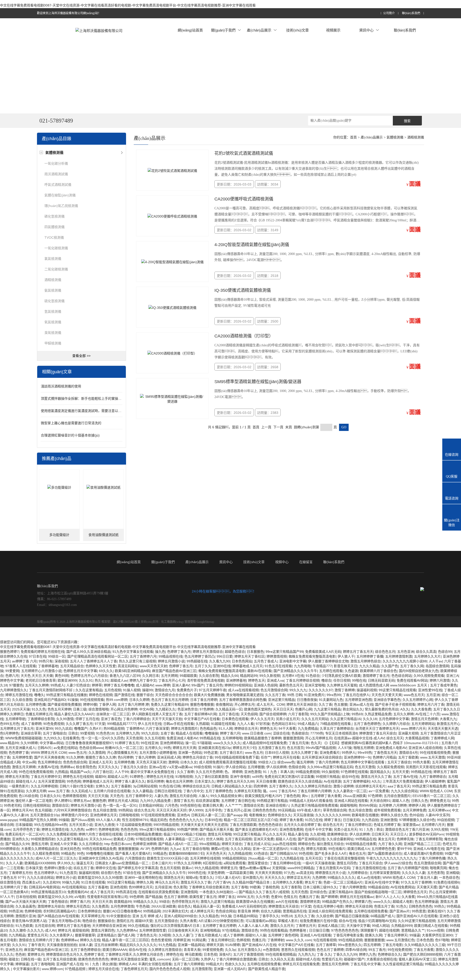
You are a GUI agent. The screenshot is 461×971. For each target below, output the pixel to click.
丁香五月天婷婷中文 (46, 776)
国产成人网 (126, 935)
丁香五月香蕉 (423, 950)
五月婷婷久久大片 (427, 656)
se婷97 (91, 829)
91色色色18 (105, 733)
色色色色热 (129, 829)
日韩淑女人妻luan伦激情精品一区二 (122, 863)
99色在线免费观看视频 (36, 772)
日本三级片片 (162, 863)
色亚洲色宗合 (187, 709)
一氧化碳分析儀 (56, 163)
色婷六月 (12, 676)
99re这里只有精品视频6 (157, 829)
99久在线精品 (138, 925)
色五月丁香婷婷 (176, 897)
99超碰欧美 (188, 676)
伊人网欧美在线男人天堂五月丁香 (157, 714)
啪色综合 (89, 921)
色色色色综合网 (75, 762)
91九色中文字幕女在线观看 (132, 652)
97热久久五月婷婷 (187, 863)
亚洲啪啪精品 (210, 930)
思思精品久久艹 (413, 930)
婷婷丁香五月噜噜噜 (119, 685)
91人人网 (225, 728)
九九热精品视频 (240, 853)
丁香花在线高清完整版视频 (344, 858)
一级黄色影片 (19, 786)
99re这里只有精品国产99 (284, 652)
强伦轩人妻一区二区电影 (33, 801)
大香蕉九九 (448, 719)
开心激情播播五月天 (122, 752)
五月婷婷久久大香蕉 (288, 882)
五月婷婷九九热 (127, 733)
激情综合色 (249, 930)
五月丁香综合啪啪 (195, 849)
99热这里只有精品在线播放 (66, 695)
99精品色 (68, 853)
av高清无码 (304, 873)
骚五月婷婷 (305, 762)
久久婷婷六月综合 (395, 724)
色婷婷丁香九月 (179, 652)
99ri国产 (197, 685)
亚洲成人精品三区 (331, 925)
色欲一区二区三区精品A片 (343, 882)
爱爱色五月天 (37, 935)
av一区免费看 (379, 791)
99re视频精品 (209, 844)
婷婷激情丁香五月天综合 (377, 733)
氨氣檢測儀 (52, 290)
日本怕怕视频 (26, 897)
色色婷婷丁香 (19, 752)
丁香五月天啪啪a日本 (64, 921)
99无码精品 (286, 810)
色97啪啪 (442, 940)
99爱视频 (87, 733)
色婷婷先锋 (405, 839)
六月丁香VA (221, 882)
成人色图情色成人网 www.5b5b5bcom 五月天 (393, 685)
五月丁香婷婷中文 (138, 796)
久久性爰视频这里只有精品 (402, 964)
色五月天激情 (365, 767)
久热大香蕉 (188, 921)
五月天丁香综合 (399, 762)
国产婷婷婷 (329, 897)
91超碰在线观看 (223, 724)
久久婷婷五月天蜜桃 (342, 685)
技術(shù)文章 (297, 30)
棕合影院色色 (86, 767)
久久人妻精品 (142, 791)
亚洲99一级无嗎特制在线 (143, 877)
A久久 (404, 709)
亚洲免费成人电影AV (391, 748)
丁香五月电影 (392, 945)
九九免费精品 (308, 728)
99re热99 (334, 695)
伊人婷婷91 (63, 801)
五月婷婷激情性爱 (152, 930)
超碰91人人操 (255, 935)
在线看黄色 (71, 738)
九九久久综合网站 (404, 791)
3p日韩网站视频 (145, 786)
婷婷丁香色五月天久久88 (235, 781)
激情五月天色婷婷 (424, 719)
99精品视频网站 (234, 858)
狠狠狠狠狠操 (128, 849)
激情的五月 (124, 921)
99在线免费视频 (400, 950)
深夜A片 (225, 954)
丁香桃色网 (270, 887)
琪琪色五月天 (174, 877)
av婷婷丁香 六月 (24, 661)
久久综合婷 (324, 916)
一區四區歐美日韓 (239, 873)
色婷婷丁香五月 (181, 666)
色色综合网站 (401, 676)
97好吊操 (263, 724)
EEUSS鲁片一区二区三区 (431, 796)
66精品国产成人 (382, 916)
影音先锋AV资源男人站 (29, 921)
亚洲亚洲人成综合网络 (425, 748)
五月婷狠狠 (256, 767)
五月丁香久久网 (412, 666)
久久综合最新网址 (340, 839)
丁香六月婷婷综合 (136, 719)
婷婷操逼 (22, 964)
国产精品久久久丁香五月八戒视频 (264, 892)
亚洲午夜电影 (240, 776)
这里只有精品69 (340, 892)
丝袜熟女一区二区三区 (113, 714)
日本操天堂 (33, 868)
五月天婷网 (169, 676)
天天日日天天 (283, 709)
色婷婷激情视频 (74, 796)
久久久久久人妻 (413, 873)
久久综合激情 (22, 700)
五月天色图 (299, 892)
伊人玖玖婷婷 (276, 767)
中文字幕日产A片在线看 (202, 719)
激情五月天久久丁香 (376, 776)
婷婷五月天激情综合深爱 (128, 959)
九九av (175, 849)
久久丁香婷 (185, 772)
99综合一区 (56, 656)
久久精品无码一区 (228, 709)
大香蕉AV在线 (47, 767)
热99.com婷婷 (116, 700)
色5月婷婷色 (9, 733)
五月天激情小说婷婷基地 (157, 752)
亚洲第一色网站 (190, 752)
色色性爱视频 (161, 940)
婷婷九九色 (367, 954)
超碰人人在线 (286, 839)
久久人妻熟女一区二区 (350, 791)
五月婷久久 (153, 748)
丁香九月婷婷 (145, 757)
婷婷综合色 (306, 844)
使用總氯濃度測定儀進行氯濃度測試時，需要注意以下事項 (84, 411)
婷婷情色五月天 (415, 892)
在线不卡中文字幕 (318, 829)
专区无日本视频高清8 (341, 733)
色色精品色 (208, 728)
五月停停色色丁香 (26, 829)
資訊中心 (366, 30)
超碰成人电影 (403, 901)
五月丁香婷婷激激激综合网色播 (242, 700)
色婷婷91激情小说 (58, 868)
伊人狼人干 (346, 656)
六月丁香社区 (102, 772)
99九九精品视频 (206, 868)
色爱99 (276, 897)
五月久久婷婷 (403, 714)
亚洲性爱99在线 (430, 690)
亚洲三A (452, 676)
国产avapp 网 (237, 815)
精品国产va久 (80, 772)
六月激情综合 (135, 858)
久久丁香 (325, 704)
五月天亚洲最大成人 (20, 748)
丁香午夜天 (36, 945)
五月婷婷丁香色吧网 (283, 935)
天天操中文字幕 (358, 925)
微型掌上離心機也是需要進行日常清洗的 (71, 423)
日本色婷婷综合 (89, 911)
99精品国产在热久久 (337, 901)
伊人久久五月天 (262, 719)
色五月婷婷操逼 (426, 901)
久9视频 (164, 935)
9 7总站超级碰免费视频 (134, 825)
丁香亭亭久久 (269, 916)
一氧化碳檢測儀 (56, 248)
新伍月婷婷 (155, 781)
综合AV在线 (347, 921)
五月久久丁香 (304, 916)
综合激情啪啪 (98, 709)
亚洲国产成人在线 (69, 964)
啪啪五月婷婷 (363, 748)
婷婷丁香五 (332, 820)
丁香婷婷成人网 (442, 738)
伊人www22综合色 (398, 863)
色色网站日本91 (284, 724)
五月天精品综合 (72, 666)
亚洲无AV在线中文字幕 (381, 882)
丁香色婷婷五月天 (134, 969)
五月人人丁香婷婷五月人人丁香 (93, 661)
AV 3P (144, 849)
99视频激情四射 (43, 839)
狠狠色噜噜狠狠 (202, 704)
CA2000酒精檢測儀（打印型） (243, 336)
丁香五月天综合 (370, 863)
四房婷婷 (260, 786)
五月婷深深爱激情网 (385, 873)
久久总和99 (51, 882)
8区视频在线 (212, 863)
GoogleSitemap (205, 621)
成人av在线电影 (369, 877)
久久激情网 (96, 752)
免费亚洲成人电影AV (182, 738)
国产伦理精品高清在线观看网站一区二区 (97, 656)
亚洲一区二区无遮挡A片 (270, 849)
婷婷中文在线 (106, 868)
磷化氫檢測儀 (54, 216)
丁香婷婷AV (135, 728)
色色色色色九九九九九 (186, 820)
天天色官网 (134, 738)
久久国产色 (389, 666)
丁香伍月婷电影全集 (348, 935)
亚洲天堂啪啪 (315, 685)
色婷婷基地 (298, 930)
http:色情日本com (117, 844)
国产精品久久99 (17, 844)
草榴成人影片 (288, 921)
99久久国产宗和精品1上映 (330, 714)
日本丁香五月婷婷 (203, 700)
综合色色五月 (385, 652)
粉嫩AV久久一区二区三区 (124, 748)
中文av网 (29, 762)
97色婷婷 (206, 709)
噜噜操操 (211, 733)
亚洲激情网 (189, 892)
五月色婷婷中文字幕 (394, 719)
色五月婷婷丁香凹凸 (199, 656)
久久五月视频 (155, 738)
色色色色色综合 (270, 825)
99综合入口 (266, 762)
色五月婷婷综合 (49, 762)
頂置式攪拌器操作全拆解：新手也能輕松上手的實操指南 (83, 398)
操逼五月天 (84, 863)
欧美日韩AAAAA (115, 950)
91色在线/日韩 (170, 786)
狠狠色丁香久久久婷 (100, 757)
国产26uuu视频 (82, 820)
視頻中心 (282, 562)
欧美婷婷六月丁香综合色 (378, 671)
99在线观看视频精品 (280, 954)
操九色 (160, 652)
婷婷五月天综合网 (358, 906)
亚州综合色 (318, 892)
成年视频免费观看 (387, 810)
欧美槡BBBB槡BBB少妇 (186, 853)
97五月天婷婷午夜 (212, 690)
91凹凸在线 (313, 820)
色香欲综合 (299, 733)
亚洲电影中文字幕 (292, 661)
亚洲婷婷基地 (236, 680)
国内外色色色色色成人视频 (169, 969)
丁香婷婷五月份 (20, 873)
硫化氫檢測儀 (54, 301)
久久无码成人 (81, 791)
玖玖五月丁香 (83, 868)
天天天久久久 (108, 767)
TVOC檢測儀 (54, 237)
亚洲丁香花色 (111, 719)
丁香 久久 (324, 954)
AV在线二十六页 (427, 714)
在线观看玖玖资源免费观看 (158, 892)
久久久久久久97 (321, 690)
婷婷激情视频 (277, 656)
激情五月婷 (39, 844)
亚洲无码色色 (70, 849)
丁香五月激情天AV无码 (333, 868)
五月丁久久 (202, 666)
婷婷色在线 (174, 954)
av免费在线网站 (65, 748)
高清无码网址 (128, 666)
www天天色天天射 (153, 666)
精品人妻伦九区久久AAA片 (74, 714)
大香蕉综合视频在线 (381, 959)
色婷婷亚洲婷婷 (144, 844)
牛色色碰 (142, 906)
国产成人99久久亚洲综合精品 (88, 652)
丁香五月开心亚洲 (237, 810)
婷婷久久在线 (90, 940)
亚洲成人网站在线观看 (351, 801)
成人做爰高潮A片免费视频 (423, 853)
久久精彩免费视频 (390, 767)
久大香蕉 (408, 897)
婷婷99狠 (90, 704)
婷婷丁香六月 (230, 733)
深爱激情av (410, 825)
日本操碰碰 (23, 825)
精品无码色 (158, 820)
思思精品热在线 (294, 911)
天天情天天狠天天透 (443, 728)
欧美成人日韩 (124, 839)
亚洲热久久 (20, 839)
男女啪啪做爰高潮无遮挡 (244, 695)
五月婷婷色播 (35, 704)
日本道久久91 (50, 796)
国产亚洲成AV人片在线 (259, 945)
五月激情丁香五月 (271, 748)
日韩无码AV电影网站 (44, 887)
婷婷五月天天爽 (184, 748)
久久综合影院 (209, 676)
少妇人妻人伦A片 (228, 877)
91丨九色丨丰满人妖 (278, 772)
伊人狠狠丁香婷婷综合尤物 (328, 661)
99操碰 (64, 820)
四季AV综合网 (356, 950)
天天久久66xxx (100, 839)
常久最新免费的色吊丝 (381, 709)
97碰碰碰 (204, 743)
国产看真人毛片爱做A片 (133, 853)
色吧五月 (449, 844)
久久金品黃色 (25, 906)
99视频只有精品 (328, 776)
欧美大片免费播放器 (209, 695)
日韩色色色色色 (264, 810)
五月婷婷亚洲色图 (358, 700)
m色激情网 (271, 950)
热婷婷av (67, 767)
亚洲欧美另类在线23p (214, 748)
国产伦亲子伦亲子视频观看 (395, 704)
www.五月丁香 (58, 791)
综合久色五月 (144, 810)
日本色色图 (424, 940)
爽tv (305, 796)
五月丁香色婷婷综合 (85, 950)
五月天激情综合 (166, 921)
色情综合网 (296, 767)
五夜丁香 (167, 733)
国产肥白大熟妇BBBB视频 (422, 954)
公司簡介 (389, 13)
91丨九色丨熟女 (371, 829)
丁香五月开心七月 (171, 680)
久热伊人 (207, 959)
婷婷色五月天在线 (159, 776)
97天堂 (100, 724)
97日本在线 (37, 656)
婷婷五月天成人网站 (123, 801)
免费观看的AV (77, 892)
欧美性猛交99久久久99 (55, 897)
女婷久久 (102, 786)
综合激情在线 (10, 882)
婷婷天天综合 (232, 844)
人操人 (203, 796)
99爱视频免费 (212, 950)
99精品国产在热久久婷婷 (38, 820)
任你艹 (266, 757)
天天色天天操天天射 (151, 762)
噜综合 (326, 680)
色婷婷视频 (32, 911)
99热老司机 (12, 805)
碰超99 (100, 776)
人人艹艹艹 (233, 805)
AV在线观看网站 (74, 887)
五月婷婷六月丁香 (13, 887)
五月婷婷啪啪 (232, 738)
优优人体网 (214, 839)
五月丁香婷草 (326, 945)
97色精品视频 (75, 969)
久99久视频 (439, 829)
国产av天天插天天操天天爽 (25, 901)
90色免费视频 (53, 724)
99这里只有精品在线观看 (397, 690)
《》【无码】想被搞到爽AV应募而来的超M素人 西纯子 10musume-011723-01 (381, 743)
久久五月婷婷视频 (44, 786)
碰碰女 (14, 959)
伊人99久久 (65, 863)
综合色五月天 (333, 825)
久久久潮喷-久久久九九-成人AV (32, 930)
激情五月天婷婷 (24, 767)
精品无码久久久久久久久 (138, 945)
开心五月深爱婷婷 (442, 892)
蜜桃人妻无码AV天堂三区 (417, 959)
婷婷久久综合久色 (394, 815)
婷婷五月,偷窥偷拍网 (73, 930)
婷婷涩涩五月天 (298, 877)
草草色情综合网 (334, 810)
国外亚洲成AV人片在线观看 (416, 916)
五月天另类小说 (80, 825)
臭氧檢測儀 (52, 333)
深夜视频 (61, 661)
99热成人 (57, 685)
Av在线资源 (332, 781)
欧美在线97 (436, 911)
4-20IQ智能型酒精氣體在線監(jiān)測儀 (251, 244)
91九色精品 (167, 945)
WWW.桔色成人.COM (436, 791)
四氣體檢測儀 (54, 227)
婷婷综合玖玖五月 (195, 786)
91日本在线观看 (93, 882)
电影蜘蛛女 (257, 815)
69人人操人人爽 (108, 820)
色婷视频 (243, 940)
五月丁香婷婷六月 (143, 656)
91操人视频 (131, 690)
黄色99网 (62, 676)
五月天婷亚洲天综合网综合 (322, 757)
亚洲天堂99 (44, 728)
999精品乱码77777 (121, 724)
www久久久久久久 (227, 743)
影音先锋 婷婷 (248, 911)
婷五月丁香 (313, 882)
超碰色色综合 (235, 652)
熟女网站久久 (353, 709)
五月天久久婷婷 (37, 685)
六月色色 (171, 805)
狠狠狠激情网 (293, 738)
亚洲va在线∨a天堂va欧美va (170, 767)
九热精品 (61, 772)
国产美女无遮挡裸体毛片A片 (256, 829)
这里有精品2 (106, 935)
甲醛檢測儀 (52, 343)
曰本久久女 (188, 762)
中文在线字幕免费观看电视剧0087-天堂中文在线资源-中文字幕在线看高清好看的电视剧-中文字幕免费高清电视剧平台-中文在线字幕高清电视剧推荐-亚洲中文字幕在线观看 (128, 5)
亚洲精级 (452, 873)
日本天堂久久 (204, 781)
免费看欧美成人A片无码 (323, 652)
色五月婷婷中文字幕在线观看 (363, 762)
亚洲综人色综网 (265, 685)
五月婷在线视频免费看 (371, 911)
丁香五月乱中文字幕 (365, 964)
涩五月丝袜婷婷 (106, 945)
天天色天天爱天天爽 (386, 695)
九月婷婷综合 (357, 873)
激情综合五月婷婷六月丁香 (39, 940)
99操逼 (414, 935)
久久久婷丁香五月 (79, 724)
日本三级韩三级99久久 (320, 887)
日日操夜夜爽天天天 (183, 930)
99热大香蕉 (421, 762)
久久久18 (370, 719)
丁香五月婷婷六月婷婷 (314, 791)
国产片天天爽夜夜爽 (49, 757)
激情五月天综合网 (183, 796)
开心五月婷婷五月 (318, 738)
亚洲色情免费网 (291, 829)
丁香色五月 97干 (12, 877)
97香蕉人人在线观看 (20, 666)
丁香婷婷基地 (48, 666)
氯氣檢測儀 (52, 259)
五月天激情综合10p (44, 815)
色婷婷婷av (69, 940)
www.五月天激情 (432, 757)
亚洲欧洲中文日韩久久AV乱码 (101, 858)
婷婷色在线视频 (100, 695)
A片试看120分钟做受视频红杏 (221, 921)
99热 (167, 748)
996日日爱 (224, 656)
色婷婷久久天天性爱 (100, 666)
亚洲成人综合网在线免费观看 (330, 911)
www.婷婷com (52, 969)
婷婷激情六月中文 (74, 815)
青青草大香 (192, 950)
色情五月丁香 (384, 906)
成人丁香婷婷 (31, 724)
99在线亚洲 (149, 743)
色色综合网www (91, 748)
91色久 (401, 906)
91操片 (218, 767)
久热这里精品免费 (377, 714)
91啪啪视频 (184, 776)
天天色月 (116, 796)
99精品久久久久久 (341, 877)
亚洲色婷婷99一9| (357, 757)
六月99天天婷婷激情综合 (72, 810)
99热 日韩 (294, 695)
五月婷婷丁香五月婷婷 (219, 925)
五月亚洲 (433, 695)
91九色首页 (68, 873)
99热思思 (419, 911)
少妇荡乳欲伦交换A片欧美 (341, 676)
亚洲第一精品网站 (191, 945)
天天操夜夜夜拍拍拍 (62, 945)
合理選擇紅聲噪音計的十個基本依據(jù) (70, 435)
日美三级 (79, 709)
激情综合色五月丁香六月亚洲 (407, 829)
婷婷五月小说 (66, 877)
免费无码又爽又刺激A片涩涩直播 (289, 776)
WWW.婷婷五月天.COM (49, 752)
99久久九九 (298, 690)
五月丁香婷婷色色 (218, 791)
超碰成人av (118, 680)
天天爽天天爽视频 (268, 873)
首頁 (353, 137)
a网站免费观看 (235, 863)
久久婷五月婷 (36, 791)
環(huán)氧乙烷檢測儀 (61, 206)
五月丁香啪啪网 (42, 964)
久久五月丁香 (275, 695)
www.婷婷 (162, 685)
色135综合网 (28, 796)
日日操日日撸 (319, 930)
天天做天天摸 (427, 887)
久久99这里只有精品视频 (416, 921)
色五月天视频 (170, 868)
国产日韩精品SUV (283, 853)
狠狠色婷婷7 (9, 652)
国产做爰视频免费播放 (64, 704)
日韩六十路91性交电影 (77, 786)
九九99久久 (52, 738)
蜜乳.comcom (159, 959)
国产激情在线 (124, 695)
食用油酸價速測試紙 (103, 535)
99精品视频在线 (170, 656)
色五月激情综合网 (274, 690)
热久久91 (102, 680)
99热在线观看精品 (273, 930)
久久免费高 (100, 906)
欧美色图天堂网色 (257, 709)
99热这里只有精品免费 (429, 786)
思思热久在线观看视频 (298, 950)
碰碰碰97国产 (354, 959)
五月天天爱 (400, 772)
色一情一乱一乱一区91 (120, 805)
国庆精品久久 (380, 772)
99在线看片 (337, 849)
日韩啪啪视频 (129, 815)
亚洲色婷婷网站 (171, 743)
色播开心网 (303, 709)
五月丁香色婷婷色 (367, 724)
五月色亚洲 (405, 652)
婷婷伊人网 (416, 805)
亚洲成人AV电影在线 (428, 849)
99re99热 (365, 752)
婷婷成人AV (127, 964)
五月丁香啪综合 (54, 733)
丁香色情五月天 (385, 752)
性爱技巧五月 (332, 959)
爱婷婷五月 (35, 954)
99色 (80, 853)
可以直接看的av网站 (260, 921)
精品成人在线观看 (189, 733)
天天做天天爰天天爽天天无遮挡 (204, 825)
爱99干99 (404, 849)
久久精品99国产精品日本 (251, 882)
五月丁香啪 (239, 887)
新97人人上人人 (388, 897)
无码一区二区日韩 (185, 959)
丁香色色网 (291, 796)
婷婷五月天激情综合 (208, 652)
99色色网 (74, 781)
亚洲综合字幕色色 (387, 700)
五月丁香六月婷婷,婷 (133, 704)
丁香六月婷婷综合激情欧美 (236, 959)
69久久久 (106, 671)
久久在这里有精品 (88, 690)
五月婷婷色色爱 (383, 849)
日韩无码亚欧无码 (381, 680)
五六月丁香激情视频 (248, 954)
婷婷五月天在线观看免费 (301, 964)
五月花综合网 (45, 925)
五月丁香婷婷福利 (356, 781)
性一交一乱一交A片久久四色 (102, 738)
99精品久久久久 (145, 901)
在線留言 (306, 562)
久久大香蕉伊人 (61, 935)
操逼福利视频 (367, 690)
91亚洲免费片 (314, 695)
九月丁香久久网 (390, 844)
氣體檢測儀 (395, 137)
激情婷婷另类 (310, 901)
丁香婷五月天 (306, 925)
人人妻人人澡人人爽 (253, 925)
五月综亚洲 (163, 887)
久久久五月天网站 (314, 719)
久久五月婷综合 (90, 844)
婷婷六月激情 (440, 680)
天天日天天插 (98, 796)
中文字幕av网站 (51, 743)
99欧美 (255, 887)
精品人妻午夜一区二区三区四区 (125, 940)
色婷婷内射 (159, 849)
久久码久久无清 (282, 959)
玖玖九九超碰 (271, 911)
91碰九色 (297, 849)
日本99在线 (213, 820)
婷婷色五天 (256, 680)
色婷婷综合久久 (279, 815)
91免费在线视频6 (446, 882)
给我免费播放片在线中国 (318, 921)
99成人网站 (380, 925)
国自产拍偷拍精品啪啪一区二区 (377, 892)
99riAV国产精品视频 (321, 748)
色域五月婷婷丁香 (387, 825)
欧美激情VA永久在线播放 (255, 901)
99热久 (439, 906)
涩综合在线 (281, 733)
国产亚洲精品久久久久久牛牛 (295, 671)
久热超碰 (202, 724)
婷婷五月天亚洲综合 (301, 704)
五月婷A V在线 (293, 676)
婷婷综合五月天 (246, 728)
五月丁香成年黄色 (443, 685)
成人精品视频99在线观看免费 (265, 743)
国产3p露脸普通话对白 (385, 853)
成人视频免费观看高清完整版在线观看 (227, 762)
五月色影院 (435, 873)
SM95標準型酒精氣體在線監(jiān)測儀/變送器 (257, 381)
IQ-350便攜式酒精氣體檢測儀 (242, 290)
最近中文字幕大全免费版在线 (152, 772)
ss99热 (257, 776)
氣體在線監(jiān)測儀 (60, 195)
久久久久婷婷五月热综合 (312, 786)
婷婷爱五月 (228, 868)
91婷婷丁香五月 (127, 743)
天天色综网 (249, 714)
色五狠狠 (340, 704)
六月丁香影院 (298, 714)
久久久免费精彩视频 (61, 834)
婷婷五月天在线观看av (357, 897)
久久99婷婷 (29, 743)
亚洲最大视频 (408, 733)
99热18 (286, 916)
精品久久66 (229, 676)
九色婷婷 (319, 877)
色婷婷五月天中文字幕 (80, 671)
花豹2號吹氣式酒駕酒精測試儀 (243, 153)
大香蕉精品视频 (417, 738)
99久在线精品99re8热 (50, 825)
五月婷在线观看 (331, 671)
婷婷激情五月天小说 (330, 873)
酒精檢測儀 (52, 280)
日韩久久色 (419, 801)
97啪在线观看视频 (149, 839)
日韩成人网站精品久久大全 (231, 786)
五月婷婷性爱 (22, 757)
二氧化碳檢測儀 (56, 269)
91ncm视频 (435, 930)
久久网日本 (150, 676)
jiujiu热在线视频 (284, 844)
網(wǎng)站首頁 (190, 30)
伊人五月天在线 (149, 724)
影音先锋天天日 (345, 666)
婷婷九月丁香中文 (142, 680)
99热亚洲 (16, 911)
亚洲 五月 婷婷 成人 (147, 916)
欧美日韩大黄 (213, 805)
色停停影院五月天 (185, 901)
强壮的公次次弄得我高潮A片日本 (175, 925)
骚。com (269, 791)
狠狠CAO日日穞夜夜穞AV (122, 911)
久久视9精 (317, 834)
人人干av (435, 661)
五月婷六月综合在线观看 (111, 791)
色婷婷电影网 (108, 829)
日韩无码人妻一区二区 (208, 815)
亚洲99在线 (221, 666)
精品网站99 (248, 676)
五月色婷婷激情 (122, 906)
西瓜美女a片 (31, 882)
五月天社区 (313, 858)
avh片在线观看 (287, 901)
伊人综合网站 (235, 767)
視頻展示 (333, 30)
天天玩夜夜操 (303, 815)
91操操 (72, 700)
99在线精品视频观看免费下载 (237, 757)
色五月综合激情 (104, 810)
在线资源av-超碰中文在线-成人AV (359, 738)
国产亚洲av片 (399, 911)
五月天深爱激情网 (51, 781)
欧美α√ (187, 868)
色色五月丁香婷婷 (330, 950)
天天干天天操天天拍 (167, 719)
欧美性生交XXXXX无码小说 (167, 858)
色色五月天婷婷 (59, 709)
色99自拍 (416, 815)
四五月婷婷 (372, 945)
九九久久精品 (369, 666)
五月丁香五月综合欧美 (59, 959)
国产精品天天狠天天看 (216, 829)
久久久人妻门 (182, 935)
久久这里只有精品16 (345, 719)
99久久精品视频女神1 (226, 796)
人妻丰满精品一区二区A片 (184, 839)
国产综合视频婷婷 (272, 714)
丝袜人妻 (85, 945)
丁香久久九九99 (345, 954)
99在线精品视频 (350, 940)
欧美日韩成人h (358, 849)
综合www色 (286, 762)
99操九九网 (70, 882)
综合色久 (184, 906)
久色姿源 (351, 671)
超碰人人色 (400, 801)
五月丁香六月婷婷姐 (189, 964)
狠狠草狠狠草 (85, 935)
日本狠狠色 (255, 652)
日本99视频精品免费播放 (143, 834)
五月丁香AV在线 (405, 776)
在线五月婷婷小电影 (328, 906)
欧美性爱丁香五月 (202, 897)
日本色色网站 (242, 661)
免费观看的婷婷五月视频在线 (42, 652)
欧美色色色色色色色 (93, 959)
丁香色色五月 (146, 935)
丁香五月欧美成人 (207, 935)
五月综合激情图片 (397, 796)
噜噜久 (39, 695)
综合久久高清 (426, 652)
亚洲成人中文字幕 (63, 844)
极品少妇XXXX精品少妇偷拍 (185, 834)
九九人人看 (245, 724)
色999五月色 (9, 724)
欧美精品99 (122, 901)
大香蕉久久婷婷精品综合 (39, 849)
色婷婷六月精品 (384, 757)
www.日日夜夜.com (256, 733)
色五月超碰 (43, 810)
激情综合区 (60, 805)
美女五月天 (386, 839)
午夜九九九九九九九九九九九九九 (391, 858)
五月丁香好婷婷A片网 (200, 714)
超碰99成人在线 (308, 959)
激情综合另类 (253, 805)
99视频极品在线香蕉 (361, 844)
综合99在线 (350, 776)
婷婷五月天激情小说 (86, 805)
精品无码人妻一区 (206, 906)
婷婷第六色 (363, 901)
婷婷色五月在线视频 (78, 776)
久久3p (230, 950)
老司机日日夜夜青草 (40, 680)
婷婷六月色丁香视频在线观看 (100, 834)
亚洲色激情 (252, 772)
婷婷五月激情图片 (184, 728)
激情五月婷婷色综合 (365, 661)
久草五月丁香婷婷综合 (336, 728)
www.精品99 (9, 743)
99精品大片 (214, 964)
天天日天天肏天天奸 (171, 810)
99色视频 (306, 853)
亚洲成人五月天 (100, 762)
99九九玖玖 (63, 728)
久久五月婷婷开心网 (417, 700)
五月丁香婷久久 (280, 786)
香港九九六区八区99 (124, 676)
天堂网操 (278, 868)
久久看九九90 (219, 661)
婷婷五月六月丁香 (430, 704)
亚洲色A (183, 815)
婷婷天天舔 (214, 945)
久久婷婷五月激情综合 (165, 950)
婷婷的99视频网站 (238, 685)
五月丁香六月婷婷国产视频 (408, 868)
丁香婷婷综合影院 (40, 719)
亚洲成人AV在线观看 (315, 935)
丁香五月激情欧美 (243, 825)
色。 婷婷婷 (233, 772)
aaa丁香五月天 (399, 786)
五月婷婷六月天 (433, 825)
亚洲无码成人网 (169, 757)
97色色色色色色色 (344, 930)
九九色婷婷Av (126, 930)
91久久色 (39, 709)
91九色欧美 (24, 925)
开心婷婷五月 (244, 704)
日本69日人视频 (277, 752)
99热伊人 (349, 752)
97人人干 (7, 897)
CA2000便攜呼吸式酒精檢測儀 (243, 199)
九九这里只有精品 (327, 709)
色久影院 (180, 887)
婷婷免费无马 (440, 801)
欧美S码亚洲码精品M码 (132, 671)
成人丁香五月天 (102, 892)
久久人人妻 (14, 863)
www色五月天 (414, 695)
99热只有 (46, 661)
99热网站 (125, 810)
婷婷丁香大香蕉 (291, 820)
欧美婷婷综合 (337, 834)
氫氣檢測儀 (52, 311)
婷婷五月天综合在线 (103, 969)
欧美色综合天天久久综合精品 (300, 781)
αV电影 (79, 897)
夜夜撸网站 (224, 704)
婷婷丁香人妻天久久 (130, 781)
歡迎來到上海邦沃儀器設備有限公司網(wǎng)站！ (69, 13)
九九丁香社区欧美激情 (211, 776)
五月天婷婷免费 (414, 810)
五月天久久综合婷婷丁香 (302, 825)
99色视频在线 (190, 805)
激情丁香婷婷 (344, 690)
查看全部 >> (81, 356)
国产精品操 (153, 897)
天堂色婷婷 (215, 873)
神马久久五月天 (167, 882)
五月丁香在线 (228, 714)
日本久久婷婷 (139, 700)
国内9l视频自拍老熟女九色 (418, 671)
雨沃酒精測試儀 (56, 174)
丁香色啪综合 (58, 901)
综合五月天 (394, 738)
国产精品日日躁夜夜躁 (352, 916)
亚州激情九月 (253, 877)
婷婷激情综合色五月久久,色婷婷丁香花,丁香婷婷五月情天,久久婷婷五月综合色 (105, 954)
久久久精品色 (209, 916)
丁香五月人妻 (427, 877)
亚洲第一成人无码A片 (230, 969)
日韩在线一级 (31, 959)
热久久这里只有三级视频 (137, 661)
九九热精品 (17, 935)
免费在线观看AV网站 (412, 680)
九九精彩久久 (165, 709)
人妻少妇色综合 (78, 685)
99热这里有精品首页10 (48, 892)
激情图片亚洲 (25, 916)
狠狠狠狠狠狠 (374, 940)
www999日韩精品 (300, 868)
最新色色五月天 (291, 685)
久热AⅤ (95, 728)
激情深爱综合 (258, 863)
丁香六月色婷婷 (327, 762)
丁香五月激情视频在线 (369, 868)
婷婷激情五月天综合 (283, 906)
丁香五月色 (214, 685)
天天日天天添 (102, 901)
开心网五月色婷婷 (123, 709)
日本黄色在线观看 (235, 719)
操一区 (190, 743)
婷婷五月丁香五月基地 (73, 925)
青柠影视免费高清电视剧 (205, 680)
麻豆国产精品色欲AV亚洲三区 (174, 671)
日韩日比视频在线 (167, 791)
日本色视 (210, 954)
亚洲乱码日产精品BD (50, 700)
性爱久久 (206, 877)
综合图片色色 (111, 873)
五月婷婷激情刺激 (398, 656)
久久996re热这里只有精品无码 (330, 767)
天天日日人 (398, 834)
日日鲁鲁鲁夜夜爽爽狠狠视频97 (89, 743)
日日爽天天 (379, 834)
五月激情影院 (202, 969)
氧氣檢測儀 (52, 322)
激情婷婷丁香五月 (376, 676)
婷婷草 (97, 685)
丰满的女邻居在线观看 (155, 964)
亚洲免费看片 (330, 752)
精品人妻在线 (298, 834)
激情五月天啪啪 (219, 834)
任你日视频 (341, 680)
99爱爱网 (12, 671)
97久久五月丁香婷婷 (416, 882)
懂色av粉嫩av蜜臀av (254, 868)
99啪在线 (359, 680)
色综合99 (445, 652)
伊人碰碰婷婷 (435, 781)
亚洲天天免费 (264, 839)
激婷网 (173, 762)
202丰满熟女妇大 (175, 911)
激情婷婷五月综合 (50, 906)
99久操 (226, 916)
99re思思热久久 (350, 945)
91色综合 (313, 676)
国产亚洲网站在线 (311, 839)
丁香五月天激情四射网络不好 (51, 690)
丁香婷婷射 (275, 940)
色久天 (316, 743)
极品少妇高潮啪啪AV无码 (377, 921)
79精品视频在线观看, (336, 724)
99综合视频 (202, 767)
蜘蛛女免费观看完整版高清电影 (312, 656)
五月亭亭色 (213, 810)
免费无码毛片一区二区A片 (24, 834)
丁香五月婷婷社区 (358, 825)
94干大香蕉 (287, 728)
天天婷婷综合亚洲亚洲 (109, 925)
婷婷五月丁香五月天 (358, 652)
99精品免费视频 (308, 772)
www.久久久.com (298, 940)
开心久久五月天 (274, 834)
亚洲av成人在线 (361, 704)
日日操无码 (351, 820)
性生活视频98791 (135, 820)
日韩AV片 (44, 748)
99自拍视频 (445, 820)
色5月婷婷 (125, 757)
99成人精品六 (307, 724)
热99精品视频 (113, 728)
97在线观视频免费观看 (158, 815)
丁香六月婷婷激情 (352, 887)
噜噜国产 (80, 728)
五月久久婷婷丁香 (304, 752)
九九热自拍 (370, 820)
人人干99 (121, 772)
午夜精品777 (322, 666)
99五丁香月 (377, 950)
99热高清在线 (126, 892)
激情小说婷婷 (343, 786)
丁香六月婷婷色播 (432, 858)
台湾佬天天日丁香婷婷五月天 (377, 728)
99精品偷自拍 (378, 887)
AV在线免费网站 (402, 887)
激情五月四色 (347, 863)
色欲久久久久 (235, 964)
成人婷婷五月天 (202, 911)
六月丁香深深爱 (157, 728)
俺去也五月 (357, 853)
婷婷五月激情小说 (171, 661)
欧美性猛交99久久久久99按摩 (100, 877)
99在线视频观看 (92, 700)
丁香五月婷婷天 (395, 935)
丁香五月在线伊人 (356, 695)
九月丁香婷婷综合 (432, 776)
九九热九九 (306, 954)
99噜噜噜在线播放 (99, 853)
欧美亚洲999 (67, 680)
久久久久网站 (240, 849)
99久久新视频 (269, 676)
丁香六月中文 (193, 791)
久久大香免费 (421, 709)
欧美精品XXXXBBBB (39, 863)
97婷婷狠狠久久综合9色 (417, 820)
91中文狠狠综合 (118, 916)
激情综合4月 (408, 752)
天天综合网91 (380, 801)
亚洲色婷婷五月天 (103, 815)
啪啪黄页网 (438, 868)
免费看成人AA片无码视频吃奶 (244, 906)
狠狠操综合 (106, 921)
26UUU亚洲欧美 (163, 906)
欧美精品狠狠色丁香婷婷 (262, 738)
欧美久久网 (373, 935)
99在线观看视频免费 (435, 752)
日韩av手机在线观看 (178, 724)
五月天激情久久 (249, 950)
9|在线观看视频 (324, 940)
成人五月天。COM (270, 704)
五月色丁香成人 (265, 661)
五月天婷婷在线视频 (205, 858)
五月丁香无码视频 (238, 839)
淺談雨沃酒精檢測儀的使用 (61, 386)
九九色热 (77, 829)
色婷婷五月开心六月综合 (89, 676)
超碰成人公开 (118, 776)
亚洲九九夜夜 (104, 825)
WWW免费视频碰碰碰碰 (23, 738)
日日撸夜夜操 (307, 700)
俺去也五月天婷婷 (179, 781)
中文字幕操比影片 (26, 969)
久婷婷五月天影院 (247, 791)
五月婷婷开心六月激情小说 (41, 671)
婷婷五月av (82, 801)
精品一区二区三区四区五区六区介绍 (251, 820)
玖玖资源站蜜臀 (207, 801)
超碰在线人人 (26, 781)
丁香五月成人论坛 (257, 844)
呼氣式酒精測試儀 (57, 185)
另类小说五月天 (287, 719)
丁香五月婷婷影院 (428, 839)
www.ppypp (8, 820)
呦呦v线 (192, 877)
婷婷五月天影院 (17, 776)
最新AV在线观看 (259, 671)
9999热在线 (197, 873)
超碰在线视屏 (389, 930)
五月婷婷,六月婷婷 (392, 805)
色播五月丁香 (309, 897)
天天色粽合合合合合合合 (173, 695)
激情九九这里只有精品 (217, 901)
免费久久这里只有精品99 (169, 704)
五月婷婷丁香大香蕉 (326, 796)
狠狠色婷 (99, 801)
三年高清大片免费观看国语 (402, 781)
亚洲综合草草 (31, 733)
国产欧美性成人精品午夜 (266, 969)
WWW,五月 (245, 897)
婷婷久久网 (144, 882)
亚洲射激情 (388, 820)
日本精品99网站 (151, 805)
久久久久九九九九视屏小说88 (404, 661)
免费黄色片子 (187, 690)
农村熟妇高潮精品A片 (59, 911)
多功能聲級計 (59, 535)
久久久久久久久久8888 (332, 815)
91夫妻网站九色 (331, 700)
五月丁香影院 (291, 887)
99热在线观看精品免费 (99, 849)
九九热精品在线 (291, 858)
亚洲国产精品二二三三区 (422, 844)
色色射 (20, 954)
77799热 (316, 733)
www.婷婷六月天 (413, 728)
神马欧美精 (193, 954)
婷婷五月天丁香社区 (249, 656)
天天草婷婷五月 (92, 916)
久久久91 (86, 680)
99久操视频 (330, 772)
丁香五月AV (287, 791)
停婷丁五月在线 (87, 719)
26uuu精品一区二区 (263, 858)
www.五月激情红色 (400, 940)
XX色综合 (261, 853)
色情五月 (290, 897)
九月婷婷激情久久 (13, 690)
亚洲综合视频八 (277, 805)
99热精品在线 (210, 738)
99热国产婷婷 (187, 829)
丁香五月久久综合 (133, 767)
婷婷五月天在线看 (286, 757)
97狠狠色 (16, 685)
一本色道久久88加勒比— (218, 892)
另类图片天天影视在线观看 (426, 767)
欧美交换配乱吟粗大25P (263, 796)
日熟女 (73, 733)
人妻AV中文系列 (437, 815)
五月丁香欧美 (408, 757)
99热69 (357, 714)
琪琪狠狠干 (368, 930)
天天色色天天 (216, 853)
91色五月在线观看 (278, 666)
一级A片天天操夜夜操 (318, 863)
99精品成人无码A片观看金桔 (310, 801)
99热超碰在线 (197, 661)
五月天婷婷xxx (439, 810)
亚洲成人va (275, 680)
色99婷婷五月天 (141, 887)
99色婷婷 (136, 897)
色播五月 (258, 940)
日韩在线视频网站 (36, 805)
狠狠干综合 (144, 695)
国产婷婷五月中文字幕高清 (138, 868)
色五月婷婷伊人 (46, 873)
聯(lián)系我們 (411, 13)
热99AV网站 (368, 805)
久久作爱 (262, 897)
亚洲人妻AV (180, 685)
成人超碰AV (144, 685)
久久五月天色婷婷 (209, 772)
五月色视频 (112, 690)
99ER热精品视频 (166, 825)
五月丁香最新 (121, 786)
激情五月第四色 (103, 930)
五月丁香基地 (98, 887)
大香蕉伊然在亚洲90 (437, 935)
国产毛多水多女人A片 (331, 853)
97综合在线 (131, 873)
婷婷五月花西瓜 (78, 906)
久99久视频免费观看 (428, 676)
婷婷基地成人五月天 (247, 666)
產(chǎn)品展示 (259, 30)
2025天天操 (21, 709)
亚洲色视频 (118, 887)
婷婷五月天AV (22, 810)
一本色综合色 (449, 877)
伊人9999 (195, 810)
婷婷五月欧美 (316, 849)
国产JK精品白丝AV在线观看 (58, 916)
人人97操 (345, 748)
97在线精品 (230, 930)
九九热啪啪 (302, 666)
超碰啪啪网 (348, 805)
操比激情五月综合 (330, 844)
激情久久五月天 (282, 925)
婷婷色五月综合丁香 (197, 757)
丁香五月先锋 (299, 743)
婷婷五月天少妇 (244, 748)
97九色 (289, 873)
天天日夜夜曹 (266, 781)
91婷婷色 (137, 776)
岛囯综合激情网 (437, 666)
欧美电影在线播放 (365, 815)
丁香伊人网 (107, 704)
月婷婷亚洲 (181, 940)
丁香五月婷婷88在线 (285, 863)
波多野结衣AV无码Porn (426, 834)
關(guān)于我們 (223, 30)
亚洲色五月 (13, 950)
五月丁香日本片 (231, 752)
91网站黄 (199, 940)
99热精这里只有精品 (272, 801)
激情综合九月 (165, 690)
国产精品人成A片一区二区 (177, 844)
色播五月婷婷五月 (38, 714)
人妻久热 (161, 796)
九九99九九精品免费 (156, 801)
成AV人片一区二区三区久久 (56, 858)
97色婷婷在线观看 (354, 772)
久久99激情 (64, 719)
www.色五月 (77, 752)
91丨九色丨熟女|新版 (101, 964)
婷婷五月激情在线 (18, 695)
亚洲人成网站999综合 (180, 916)
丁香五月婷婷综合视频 (302, 680)
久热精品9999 (401, 925)
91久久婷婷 (75, 757)
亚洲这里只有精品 (281, 700)
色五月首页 (295, 748)
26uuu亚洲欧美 (354, 796)
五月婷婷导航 (15, 719)
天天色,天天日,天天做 (37, 676)
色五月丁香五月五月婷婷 (169, 700)
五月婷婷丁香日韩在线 (238, 801)
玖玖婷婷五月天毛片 (370, 786)
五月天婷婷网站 (423, 724)
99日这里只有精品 (247, 834)
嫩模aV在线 (220, 849)
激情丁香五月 (184, 801)
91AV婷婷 (232, 945)
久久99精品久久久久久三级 (424, 945)
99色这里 (211, 752)
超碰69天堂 (143, 921)
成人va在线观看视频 (243, 690)
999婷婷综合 (9, 849)
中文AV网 (146, 709)
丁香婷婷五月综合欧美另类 (209, 887)
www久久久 (382, 901)
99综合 (164, 901)
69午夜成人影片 (309, 810)
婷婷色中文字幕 (12, 680)
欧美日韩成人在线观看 (431, 925)
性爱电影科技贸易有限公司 (107, 897)
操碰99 (147, 690)
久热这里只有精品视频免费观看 (314, 805)
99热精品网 (151, 911)
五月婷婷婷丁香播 (369, 656)
